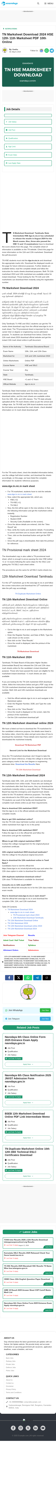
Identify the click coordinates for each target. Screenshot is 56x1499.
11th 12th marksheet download (17, 956)
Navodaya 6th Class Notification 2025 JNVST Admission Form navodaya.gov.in (28, 1078)
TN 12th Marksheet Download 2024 (22, 929)
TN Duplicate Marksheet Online (28, 594)
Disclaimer (10, 1386)
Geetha (15, 49)
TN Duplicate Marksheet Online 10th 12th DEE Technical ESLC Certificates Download (27, 1151)
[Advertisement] (28, 203)
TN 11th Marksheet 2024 (18, 923)
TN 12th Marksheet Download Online (23, 920)
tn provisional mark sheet (35, 965)
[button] (38, 3)
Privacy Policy (11, 1389)
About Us (9, 1380)
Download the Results (25, 764)
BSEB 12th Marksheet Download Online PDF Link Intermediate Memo (27, 1115)
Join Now (45, 1010)
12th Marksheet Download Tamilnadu (28, 918)
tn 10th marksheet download (26, 959)
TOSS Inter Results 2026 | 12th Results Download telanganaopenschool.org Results (26, 1241)
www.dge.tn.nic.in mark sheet (20, 494)
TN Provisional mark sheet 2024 (26, 915)
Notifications (11, 29)
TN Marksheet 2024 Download (35, 961)
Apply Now (48, 1247)
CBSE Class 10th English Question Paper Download (27, 1279)
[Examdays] (9, 3)
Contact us (10, 1383)
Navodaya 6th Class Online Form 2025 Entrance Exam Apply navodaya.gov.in (25, 1040)
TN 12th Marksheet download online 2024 (25, 926)
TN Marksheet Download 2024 (20, 909)
